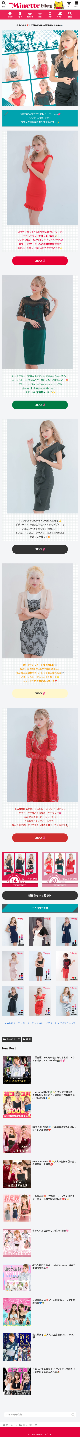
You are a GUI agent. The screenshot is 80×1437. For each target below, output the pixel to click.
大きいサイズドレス (47, 1023)
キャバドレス (13, 1039)
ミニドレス (28, 1023)
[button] (73, 1415)
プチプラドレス (67, 1023)
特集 (28, 1039)
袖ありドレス (13, 1023)
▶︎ (40, 895)
